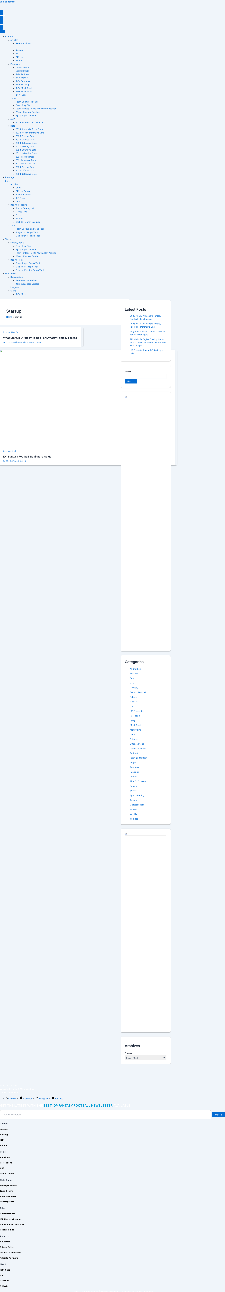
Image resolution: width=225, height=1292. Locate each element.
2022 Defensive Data (26, 153)
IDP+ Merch (21, 294)
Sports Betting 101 (25, 208)
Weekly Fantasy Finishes (27, 112)
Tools (13, 98)
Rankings (9, 177)
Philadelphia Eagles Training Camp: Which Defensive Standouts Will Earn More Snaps (148, 342)
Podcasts (15, 64)
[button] (112, 15)
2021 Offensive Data (26, 160)
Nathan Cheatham (9, 1092)
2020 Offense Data (25, 170)
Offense (19, 57)
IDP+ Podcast (22, 74)
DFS (18, 201)
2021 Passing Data (25, 156)
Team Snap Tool (24, 105)
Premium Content (138, 758)
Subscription (16, 277)
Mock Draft (135, 725)
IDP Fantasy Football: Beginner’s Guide (27, 456)
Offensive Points (138, 748)
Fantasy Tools (17, 242)
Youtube (134, 818)
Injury (132, 720)
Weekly (133, 814)
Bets (7, 181)
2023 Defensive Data (26, 143)
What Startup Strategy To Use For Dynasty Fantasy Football (40, 337)
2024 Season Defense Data (29, 129)
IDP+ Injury (21, 95)
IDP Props (20, 198)
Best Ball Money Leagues (28, 222)
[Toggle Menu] (2, 31)
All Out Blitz (136, 669)
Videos (133, 809)
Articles (14, 40)
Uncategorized (9, 451)
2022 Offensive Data (26, 150)
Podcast (134, 753)
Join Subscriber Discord (27, 284)
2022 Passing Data (25, 146)
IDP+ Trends (22, 77)
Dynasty (6, 332)
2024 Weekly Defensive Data (30, 132)
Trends (133, 800)
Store (13, 290)
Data (12, 125)
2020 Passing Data (25, 167)
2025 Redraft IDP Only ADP (29, 122)
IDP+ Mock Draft (24, 88)
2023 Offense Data (25, 139)
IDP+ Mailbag (22, 84)
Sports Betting (137, 795)
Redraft (19, 50)
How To (19, 60)
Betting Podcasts (18, 204)
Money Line (21, 211)
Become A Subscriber (26, 280)
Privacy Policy (7, 1247)
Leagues (14, 287)
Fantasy (9, 36)
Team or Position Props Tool (30, 270)
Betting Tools (16, 259)
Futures (19, 218)
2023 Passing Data (25, 136)
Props (18, 215)
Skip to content (7, 1)
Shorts (133, 790)
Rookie (133, 786)
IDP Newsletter (137, 711)
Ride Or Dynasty (138, 781)
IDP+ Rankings (23, 81)
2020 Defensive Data (26, 174)
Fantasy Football (138, 692)
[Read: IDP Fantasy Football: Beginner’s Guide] (87, 447)
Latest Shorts (22, 71)
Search (128, 371)
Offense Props (23, 191)
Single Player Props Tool (28, 235)
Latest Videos (22, 67)
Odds (18, 187)
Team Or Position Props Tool (30, 229)
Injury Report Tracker (26, 115)
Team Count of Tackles (27, 101)
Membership (11, 273)
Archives (128, 1053)
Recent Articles (23, 43)
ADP (12, 119)
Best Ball (134, 673)
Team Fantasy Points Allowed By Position (36, 108)
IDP (17, 53)
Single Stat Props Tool (27, 232)
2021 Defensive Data (26, 163)
